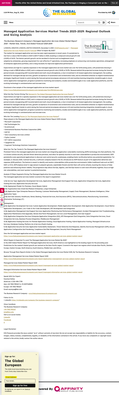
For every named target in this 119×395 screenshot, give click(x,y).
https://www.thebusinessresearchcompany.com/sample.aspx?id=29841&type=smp (33, 90)
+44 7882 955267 (10, 309)
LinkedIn (7, 317)
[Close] (36, 354)
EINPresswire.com (61, 48)
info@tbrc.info (9, 312)
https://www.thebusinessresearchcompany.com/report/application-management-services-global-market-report (44, 259)
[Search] (99, 22)
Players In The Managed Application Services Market (39, 116)
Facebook (7, 320)
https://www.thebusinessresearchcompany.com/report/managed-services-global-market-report (39, 265)
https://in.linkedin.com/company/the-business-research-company (35, 300)
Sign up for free (20, 385)
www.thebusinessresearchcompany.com (43, 293)
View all (114, 3)
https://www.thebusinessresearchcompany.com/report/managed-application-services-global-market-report (43, 236)
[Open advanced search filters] (103, 22)
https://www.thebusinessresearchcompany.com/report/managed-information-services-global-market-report (43, 272)
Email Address (11, 377)
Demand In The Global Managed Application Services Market (50, 94)
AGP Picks (6, 3)
